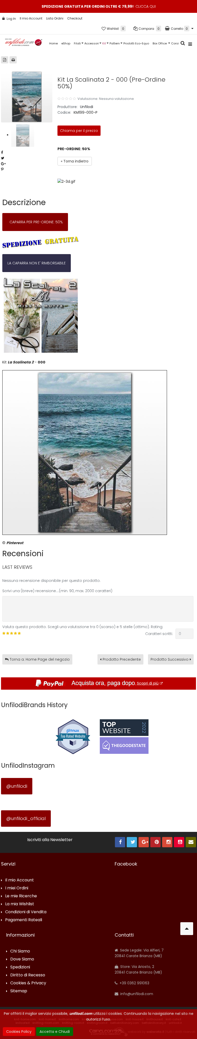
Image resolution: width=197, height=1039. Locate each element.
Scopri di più (148, 683)
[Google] (144, 842)
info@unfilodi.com (136, 993)
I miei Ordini (16, 888)
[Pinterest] (155, 842)
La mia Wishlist (19, 904)
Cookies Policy (19, 1031)
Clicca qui (145, 6)
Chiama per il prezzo (79, 130)
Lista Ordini (54, 18)
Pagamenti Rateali (23, 920)
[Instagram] (167, 842)
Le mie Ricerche (21, 896)
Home (53, 43)
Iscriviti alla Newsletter (50, 840)
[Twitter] (132, 842)
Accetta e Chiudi (55, 1031)
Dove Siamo (22, 959)
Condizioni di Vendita (25, 912)
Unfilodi (86, 106)
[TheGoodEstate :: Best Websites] (124, 736)
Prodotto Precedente (122, 659)
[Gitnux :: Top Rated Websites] (72, 736)
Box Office (160, 43)
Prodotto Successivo (170, 659)
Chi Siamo (20, 951)
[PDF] (4, 59)
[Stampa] (13, 59)
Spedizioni (20, 967)
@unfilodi (16, 786)
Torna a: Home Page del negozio (40, 659)
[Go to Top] (186, 928)
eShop (65, 43)
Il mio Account (31, 18)
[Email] (191, 842)
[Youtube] (179, 842)
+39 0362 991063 (134, 983)
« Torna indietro (74, 161)
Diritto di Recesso (27, 975)
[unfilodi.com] (23, 43)
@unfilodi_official (26, 818)
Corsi (175, 43)
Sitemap (18, 991)
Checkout (74, 18)
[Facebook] (120, 842)
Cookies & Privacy (28, 983)
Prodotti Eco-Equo (136, 43)
